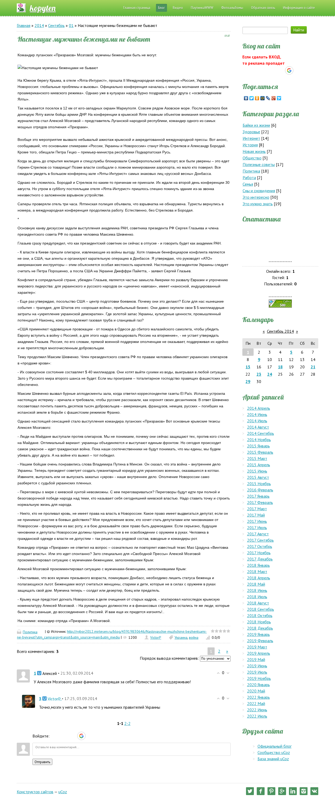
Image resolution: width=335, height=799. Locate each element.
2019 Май (256, 659)
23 (258, 374)
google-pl (282, 791)
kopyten (43, 8)
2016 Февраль (260, 489)
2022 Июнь (257, 709)
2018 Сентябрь (260, 609)
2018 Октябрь (259, 615)
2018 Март (257, 571)
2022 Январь (258, 697)
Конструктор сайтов (35, 791)
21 (313, 366)
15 (247, 366)
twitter (250, 791)
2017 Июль (257, 527)
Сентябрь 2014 (280, 331)
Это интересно (256, 197)
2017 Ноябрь (259, 552)
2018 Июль (257, 596)
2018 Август (258, 603)
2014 (39, 25)
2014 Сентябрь (260, 433)
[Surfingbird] (279, 98)
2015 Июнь (257, 471)
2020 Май (256, 690)
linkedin (293, 791)
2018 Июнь (257, 590)
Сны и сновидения (259, 190)
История (250, 144)
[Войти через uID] (54, 736)
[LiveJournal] (268, 98)
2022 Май (256, 703)
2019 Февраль (260, 640)
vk (314, 791)
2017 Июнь (257, 521)
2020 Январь (258, 684)
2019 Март (257, 647)
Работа (249, 177)
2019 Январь (258, 634)
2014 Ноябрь (259, 439)
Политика (30, 632)
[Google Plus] (273, 98)
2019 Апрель (258, 653)
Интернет (251, 138)
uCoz (62, 791)
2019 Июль (257, 672)
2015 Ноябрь (259, 483)
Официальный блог (275, 746)
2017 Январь (258, 496)
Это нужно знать (258, 203)
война (193, 637)
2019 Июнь (257, 665)
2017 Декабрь (260, 559)
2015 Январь (258, 445)
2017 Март (257, 508)
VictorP (155, 637)
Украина (181, 637)
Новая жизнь (254, 151)
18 (280, 366)
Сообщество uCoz (274, 752)
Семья (248, 184)
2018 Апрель (258, 577)
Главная (23, 25)
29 (247, 381)
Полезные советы (259, 164)
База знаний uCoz (273, 758)
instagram (304, 791)
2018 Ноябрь (259, 621)
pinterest (271, 791)
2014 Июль (257, 420)
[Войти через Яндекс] (72, 736)
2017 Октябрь (259, 546)
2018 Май (256, 584)
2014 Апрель (258, 408)
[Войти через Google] (81, 736)
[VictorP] (28, 700)
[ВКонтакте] (246, 98)
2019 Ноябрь (259, 678)
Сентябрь (56, 25)
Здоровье (251, 131)
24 (269, 374)
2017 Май (256, 515)
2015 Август (258, 477)
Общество (252, 157)
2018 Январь (258, 565)
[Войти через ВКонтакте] (63, 736)
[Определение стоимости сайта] (280, 303)
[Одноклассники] (257, 98)
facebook (261, 791)
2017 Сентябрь (260, 540)
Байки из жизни (256, 125)
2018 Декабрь (260, 628)
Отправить (42, 761)
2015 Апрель (258, 464)
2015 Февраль (260, 452)
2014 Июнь (257, 414)
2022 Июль (257, 716)
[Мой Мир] (262, 98)
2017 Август (258, 533)
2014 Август (258, 427)
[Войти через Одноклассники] (90, 736)
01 (71, 25)
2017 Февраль (260, 502)
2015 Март (257, 458)
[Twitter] (251, 98)
